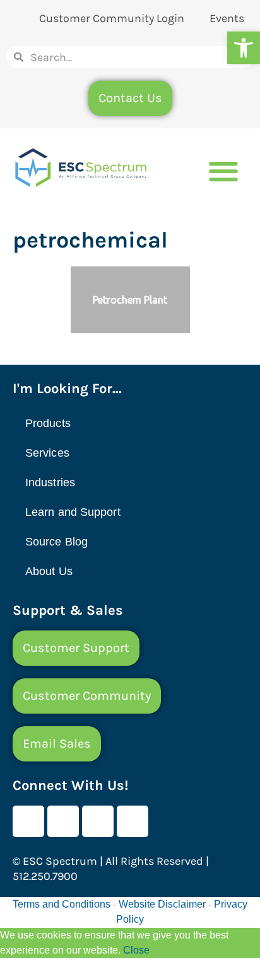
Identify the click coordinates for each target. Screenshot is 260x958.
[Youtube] (63, 821)
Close (136, 950)
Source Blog (56, 541)
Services (47, 453)
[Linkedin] (98, 821)
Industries (50, 482)
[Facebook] (28, 821)
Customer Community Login (111, 18)
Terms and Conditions (61, 904)
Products (48, 423)
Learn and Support (73, 512)
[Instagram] (132, 821)
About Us (49, 571)
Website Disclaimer (162, 904)
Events (227, 18)
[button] (243, 47)
